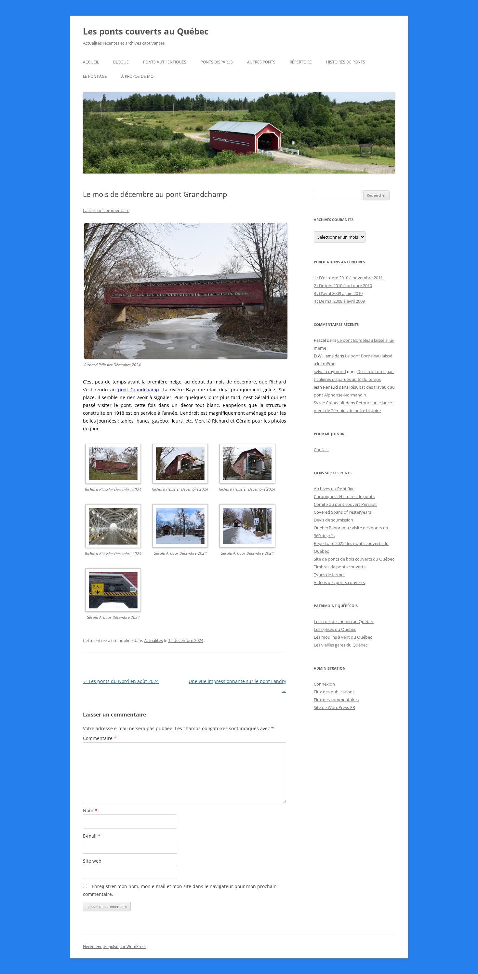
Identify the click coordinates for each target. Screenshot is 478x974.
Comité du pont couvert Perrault (345, 504)
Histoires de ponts (345, 62)
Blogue (121, 62)
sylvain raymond (330, 371)
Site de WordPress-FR (334, 707)
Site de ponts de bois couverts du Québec (354, 559)
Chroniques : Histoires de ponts (344, 496)
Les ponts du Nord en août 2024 (121, 681)
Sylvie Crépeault (329, 403)
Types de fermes (329, 574)
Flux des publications (334, 692)
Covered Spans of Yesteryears (342, 512)
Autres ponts (261, 62)
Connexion (324, 684)
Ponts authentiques (164, 62)
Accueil (91, 62)
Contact (321, 449)
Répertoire (301, 62)
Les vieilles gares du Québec (340, 645)
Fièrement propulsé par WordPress (114, 946)
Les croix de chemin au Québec (344, 621)
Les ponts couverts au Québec (145, 31)
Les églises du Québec (335, 629)
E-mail (91, 836)
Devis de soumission (333, 520)
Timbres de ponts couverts (339, 567)
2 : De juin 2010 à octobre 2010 (343, 285)
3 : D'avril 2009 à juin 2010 (338, 293)
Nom (90, 810)
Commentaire (99, 738)
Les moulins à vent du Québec (343, 637)
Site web (92, 861)
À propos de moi (137, 76)
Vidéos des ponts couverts (339, 582)
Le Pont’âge (95, 76)
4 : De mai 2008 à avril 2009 (339, 301)
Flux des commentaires (336, 700)
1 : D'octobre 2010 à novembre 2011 (348, 278)
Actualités (153, 640)
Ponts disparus (217, 62)
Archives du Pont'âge (334, 489)
